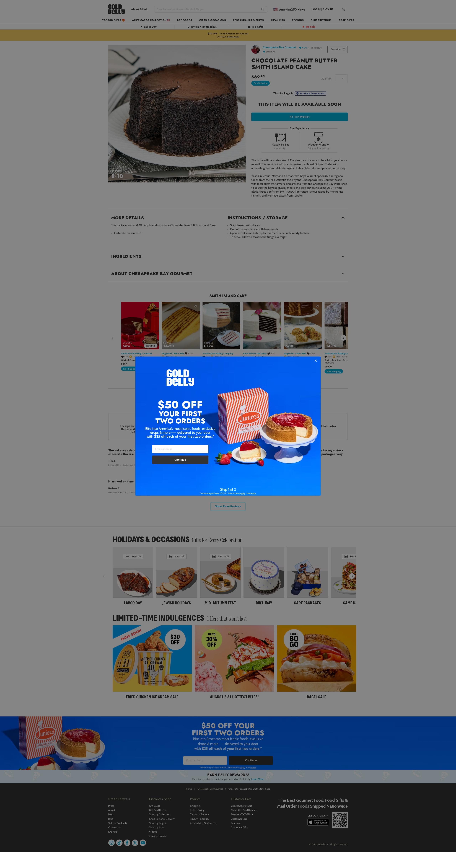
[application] (445, 841)
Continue (180, 459)
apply (242, 493)
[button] (228, 426)
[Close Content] (315, 360)
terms (253, 493)
